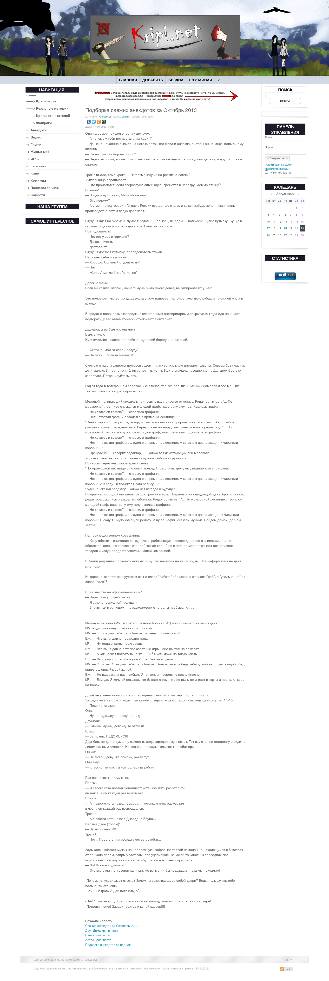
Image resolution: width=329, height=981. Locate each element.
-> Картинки (36, 165)
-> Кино (32, 173)
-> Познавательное (42, 187)
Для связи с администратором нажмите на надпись (66, 959)
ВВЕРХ (288, 960)
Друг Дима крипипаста (101, 930)
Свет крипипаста (97, 935)
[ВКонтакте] (88, 122)
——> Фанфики (39, 122)
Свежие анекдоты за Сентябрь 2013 (111, 925)
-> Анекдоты (36, 129)
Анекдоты (105, 116)
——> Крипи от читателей (48, 115)
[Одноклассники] (98, 122)
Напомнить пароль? (277, 168)
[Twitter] (93, 122)
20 (285, 228)
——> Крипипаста (41, 101)
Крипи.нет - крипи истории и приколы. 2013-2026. (179, 968)
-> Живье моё (38, 151)
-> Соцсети (35, 194)
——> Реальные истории (47, 108)
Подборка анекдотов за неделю (108, 944)
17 (268, 228)
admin (125, 116)
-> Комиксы (36, 180)
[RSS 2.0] (287, 969)
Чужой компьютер (280, 172)
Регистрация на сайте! (278, 164)
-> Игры (32, 158)
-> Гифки (33, 144)
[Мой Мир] (103, 122)
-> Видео (33, 137)
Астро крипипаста (98, 939)
